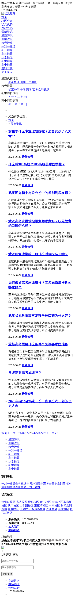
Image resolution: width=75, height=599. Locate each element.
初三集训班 (30, 82)
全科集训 (44, 89)
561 (56, 433)
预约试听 (14, 587)
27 (41, 433)
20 (22, 433)
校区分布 (7, 20)
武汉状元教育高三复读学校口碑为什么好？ (39, 315)
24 (33, 433)
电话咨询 (14, 584)
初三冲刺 (14, 89)
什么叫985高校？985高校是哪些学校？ (36, 164)
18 (16, 433)
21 (25, 433)
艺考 (35, 89)
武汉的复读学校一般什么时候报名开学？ (38, 254)
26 (39, 433)
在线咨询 (14, 580)
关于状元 (7, 72)
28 (44, 433)
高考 (29, 89)
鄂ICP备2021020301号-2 (56, 540)
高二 (17, 104)
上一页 (11, 433)
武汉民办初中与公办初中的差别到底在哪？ (39, 193)
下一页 (50, 433)
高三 (24, 104)
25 (36, 433)
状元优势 (7, 24)
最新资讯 (7, 31)
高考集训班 (15, 82)
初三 (24, 96)
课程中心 (7, 28)
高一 (11, 104)
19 (19, 433)
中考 (23, 89)
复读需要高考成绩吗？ (25, 372)
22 (28, 433)
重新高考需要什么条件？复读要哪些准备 (38, 344)
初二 (17, 96)
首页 (4, 17)
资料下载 (7, 68)
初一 (11, 96)
